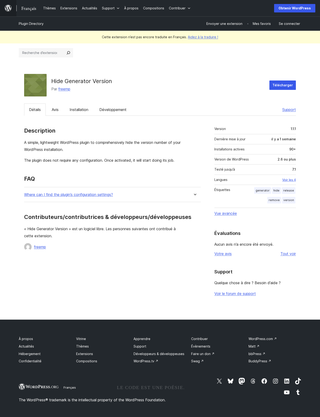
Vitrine (81, 339)
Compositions (86, 361)
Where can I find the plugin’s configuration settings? (68, 194)
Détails (35, 109)
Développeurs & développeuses (159, 354)
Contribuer (199, 339)
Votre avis (223, 253)
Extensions (84, 354)
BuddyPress (260, 361)
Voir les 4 (289, 180)
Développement (113, 109)
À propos (26, 339)
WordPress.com (263, 339)
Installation (79, 109)
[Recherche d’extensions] (68, 52)
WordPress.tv (146, 361)
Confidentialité (30, 361)
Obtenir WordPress (295, 8)
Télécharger (282, 85)
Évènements (200, 346)
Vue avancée (225, 213)
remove (274, 200)
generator (263, 190)
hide (276, 190)
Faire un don (203, 354)
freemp (64, 89)
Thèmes (82, 346)
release (288, 190)
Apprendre (142, 339)
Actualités (26, 346)
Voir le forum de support (235, 293)
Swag (197, 361)
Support (289, 109)
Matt (254, 346)
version (288, 200)
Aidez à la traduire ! (203, 37)
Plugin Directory (31, 24)
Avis (55, 109)
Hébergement (30, 354)
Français (69, 387)
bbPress (257, 354)
